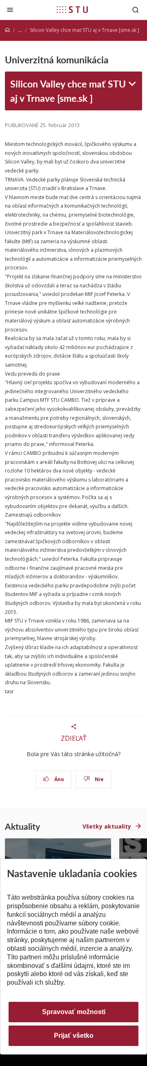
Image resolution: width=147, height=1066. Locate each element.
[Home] (7, 30)
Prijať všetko (74, 1035)
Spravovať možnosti (73, 1011)
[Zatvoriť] (10, 9)
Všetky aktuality (106, 826)
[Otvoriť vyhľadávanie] (135, 9)
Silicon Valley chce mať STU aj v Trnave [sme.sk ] (68, 90)
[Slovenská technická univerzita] (72, 9)
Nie (99, 779)
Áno (58, 779)
